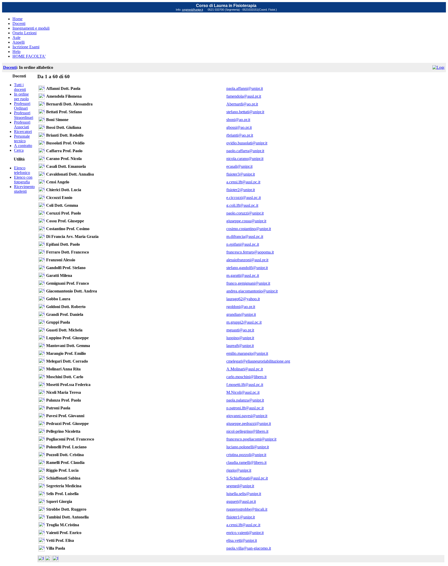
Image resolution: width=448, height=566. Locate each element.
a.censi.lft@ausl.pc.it (243, 182)
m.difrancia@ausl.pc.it (244, 236)
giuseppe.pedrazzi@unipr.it (248, 423)
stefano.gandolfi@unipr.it (247, 267)
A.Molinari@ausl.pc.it (244, 369)
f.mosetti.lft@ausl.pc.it (244, 384)
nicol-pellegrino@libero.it (247, 431)
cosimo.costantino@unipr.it (248, 229)
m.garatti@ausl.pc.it (242, 275)
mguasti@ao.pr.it (240, 330)
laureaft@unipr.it (240, 345)
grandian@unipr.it (241, 314)
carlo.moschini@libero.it (246, 377)
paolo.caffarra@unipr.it (245, 151)
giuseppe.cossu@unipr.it (246, 221)
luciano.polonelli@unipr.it (247, 447)
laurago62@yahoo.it (243, 299)
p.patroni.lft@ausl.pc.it (245, 408)
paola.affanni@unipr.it (244, 88)
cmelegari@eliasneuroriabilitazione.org (258, 361)
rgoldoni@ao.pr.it (240, 306)
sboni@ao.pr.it (238, 119)
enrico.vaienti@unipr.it (245, 532)
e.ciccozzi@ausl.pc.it (243, 197)
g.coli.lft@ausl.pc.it (242, 205)
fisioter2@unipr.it (240, 190)
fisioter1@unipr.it (240, 517)
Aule (16, 37)
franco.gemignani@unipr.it (248, 283)
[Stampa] (55, 560)
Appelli (18, 42)
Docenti (18, 23)
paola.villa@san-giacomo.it (248, 548)
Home (17, 19)
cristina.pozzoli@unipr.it (246, 454)
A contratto (23, 145)
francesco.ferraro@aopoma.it (250, 252)
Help (16, 51)
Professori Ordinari (22, 105)
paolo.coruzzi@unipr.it (245, 213)
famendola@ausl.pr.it (243, 96)
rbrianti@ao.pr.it (239, 135)
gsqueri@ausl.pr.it (241, 501)
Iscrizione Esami (25, 47)
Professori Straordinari (23, 115)
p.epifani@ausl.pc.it (242, 244)
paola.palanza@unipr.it (245, 400)
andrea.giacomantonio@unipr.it (252, 291)
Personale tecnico (22, 138)
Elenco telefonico (22, 170)
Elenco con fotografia (23, 179)
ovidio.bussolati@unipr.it (246, 143)
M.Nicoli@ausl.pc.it (243, 392)
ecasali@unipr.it (239, 166)
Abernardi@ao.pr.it (242, 104)
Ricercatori (23, 131)
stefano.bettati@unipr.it (245, 112)
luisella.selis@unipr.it (243, 493)
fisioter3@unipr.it (240, 174)
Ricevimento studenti (24, 189)
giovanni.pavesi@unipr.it (246, 416)
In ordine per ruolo (21, 96)
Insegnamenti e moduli (31, 28)
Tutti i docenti (20, 87)
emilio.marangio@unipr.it (247, 353)
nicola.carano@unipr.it (244, 158)
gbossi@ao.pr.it (239, 127)
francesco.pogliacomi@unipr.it (251, 439)
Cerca (19, 150)
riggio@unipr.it (238, 470)
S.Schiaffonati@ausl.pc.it (247, 478)
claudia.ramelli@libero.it (246, 462)
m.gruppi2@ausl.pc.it (244, 322)
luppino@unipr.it (240, 338)
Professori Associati (22, 124)
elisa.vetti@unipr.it (241, 540)
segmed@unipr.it (192, 9)
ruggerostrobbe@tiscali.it (246, 509)
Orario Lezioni (24, 33)
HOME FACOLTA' (29, 56)
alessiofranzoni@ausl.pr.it (247, 260)
